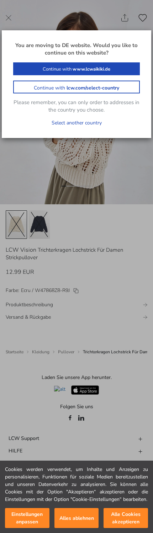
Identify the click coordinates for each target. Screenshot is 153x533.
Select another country (77, 122)
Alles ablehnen (76, 518)
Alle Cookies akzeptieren (126, 518)
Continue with (76, 69)
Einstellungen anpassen (27, 518)
